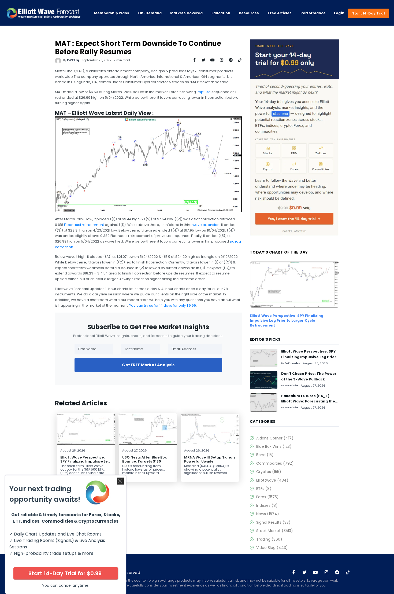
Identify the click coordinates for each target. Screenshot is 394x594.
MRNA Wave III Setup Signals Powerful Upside (209, 459)
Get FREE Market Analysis (148, 365)
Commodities (275, 463)
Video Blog (272, 547)
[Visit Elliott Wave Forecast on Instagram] (326, 572)
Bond (265, 454)
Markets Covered (186, 13)
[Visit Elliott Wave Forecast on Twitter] (304, 572)
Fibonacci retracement (84, 224)
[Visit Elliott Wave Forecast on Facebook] (294, 572)
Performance (313, 13)
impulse (204, 92)
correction (64, 247)
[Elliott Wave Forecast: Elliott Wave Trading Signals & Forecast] (43, 13)
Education (220, 13)
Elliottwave (272, 480)
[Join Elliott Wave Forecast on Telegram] (337, 572)
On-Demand (150, 13)
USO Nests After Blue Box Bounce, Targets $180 (144, 459)
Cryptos (268, 471)
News (267, 513)
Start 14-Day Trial (368, 13)
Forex (267, 497)
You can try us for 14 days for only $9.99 (162, 305)
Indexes (267, 505)
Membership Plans (111, 13)
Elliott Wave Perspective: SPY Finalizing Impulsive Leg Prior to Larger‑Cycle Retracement (85, 463)
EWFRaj (73, 60)
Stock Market (274, 530)
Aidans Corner (274, 438)
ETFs (264, 488)
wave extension (206, 224)
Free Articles (280, 13)
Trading (269, 539)
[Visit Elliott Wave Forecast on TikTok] (347, 572)
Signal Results (273, 522)
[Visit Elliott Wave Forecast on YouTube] (315, 572)
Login (339, 13)
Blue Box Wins (274, 446)
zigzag (235, 241)
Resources (249, 13)
